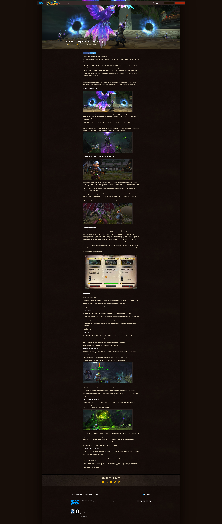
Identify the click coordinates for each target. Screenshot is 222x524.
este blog (109, 56)
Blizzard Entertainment (73, 44)
